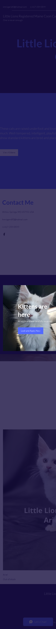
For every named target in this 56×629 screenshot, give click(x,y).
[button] (30, 330)
